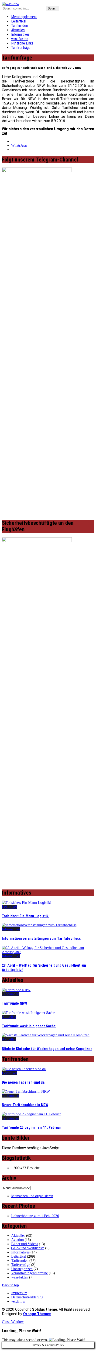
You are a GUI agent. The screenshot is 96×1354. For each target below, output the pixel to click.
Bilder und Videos (24, 1244)
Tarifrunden (19, 25)
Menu (24, 17)
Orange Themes (37, 1314)
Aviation (17, 1240)
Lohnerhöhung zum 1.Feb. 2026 (35, 1216)
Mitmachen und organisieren (32, 1196)
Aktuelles (18, 30)
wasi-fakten (19, 39)
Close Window (13, 1322)
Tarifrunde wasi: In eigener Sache (29, 1026)
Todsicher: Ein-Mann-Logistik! (25, 916)
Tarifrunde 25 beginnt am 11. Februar (31, 1127)
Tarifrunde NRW (14, 1003)
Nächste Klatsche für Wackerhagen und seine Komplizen (47, 1049)
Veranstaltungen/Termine (29, 1273)
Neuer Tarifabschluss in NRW (25, 1105)
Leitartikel (18, 21)
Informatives (20, 34)
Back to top (10, 1285)
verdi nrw (18, 1301)
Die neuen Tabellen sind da (23, 1082)
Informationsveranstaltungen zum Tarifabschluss (41, 938)
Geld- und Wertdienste (27, 1248)
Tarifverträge (21, 47)
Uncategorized (22, 1269)
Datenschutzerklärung (27, 1297)
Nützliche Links (22, 43)
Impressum (19, 1293)
